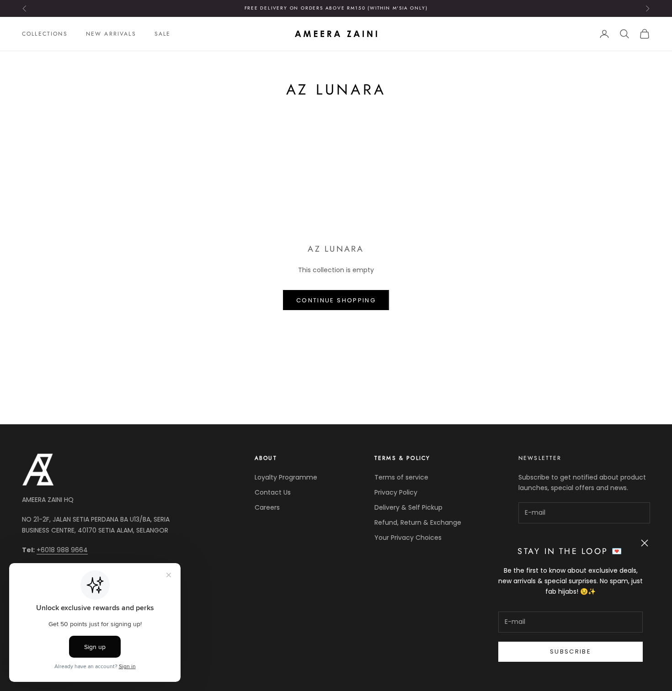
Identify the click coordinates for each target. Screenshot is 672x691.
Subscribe (570, 651)
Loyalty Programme (286, 477)
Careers (267, 507)
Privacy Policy (395, 492)
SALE (163, 34)
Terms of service (401, 477)
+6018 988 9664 (62, 549)
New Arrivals (111, 34)
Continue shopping (336, 300)
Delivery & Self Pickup (408, 507)
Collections (45, 34)
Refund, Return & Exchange (417, 522)
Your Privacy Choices (408, 537)
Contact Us (273, 492)
